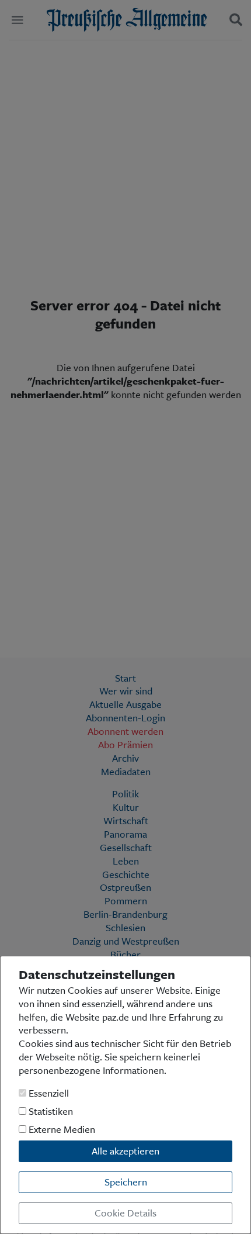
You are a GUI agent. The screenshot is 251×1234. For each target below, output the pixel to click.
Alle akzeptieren (125, 1150)
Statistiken (49, 1111)
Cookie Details (125, 1212)
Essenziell (47, 1093)
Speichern (125, 1181)
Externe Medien (60, 1129)
